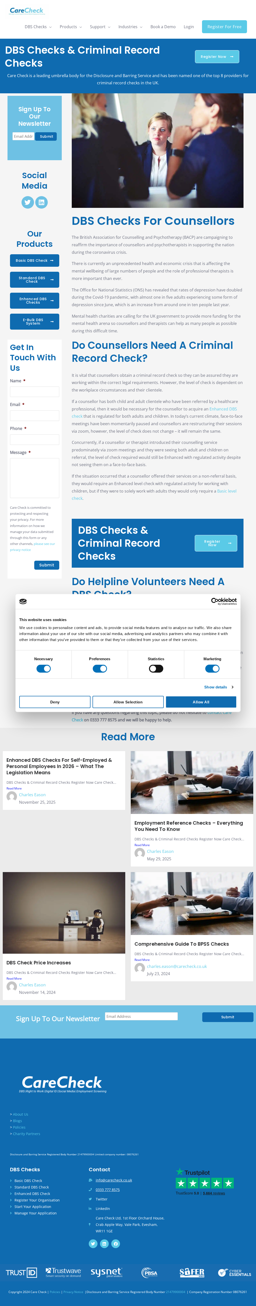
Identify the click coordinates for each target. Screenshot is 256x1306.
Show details (215, 687)
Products (68, 26)
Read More (14, 788)
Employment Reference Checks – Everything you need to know (188, 826)
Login (189, 26)
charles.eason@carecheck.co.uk (177, 966)
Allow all (201, 702)
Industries (128, 26)
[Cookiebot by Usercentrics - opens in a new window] (215, 601)
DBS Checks (36, 26)
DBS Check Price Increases (38, 962)
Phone (18, 428)
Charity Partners (26, 1133)
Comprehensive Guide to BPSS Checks (181, 944)
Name (18, 381)
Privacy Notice (74, 1292)
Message (20, 452)
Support (98, 26)
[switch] (100, 669)
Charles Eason (32, 794)
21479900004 (175, 1292)
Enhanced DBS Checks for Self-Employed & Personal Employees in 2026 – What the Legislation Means (59, 766)
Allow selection (128, 702)
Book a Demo (163, 26)
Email (17, 404)
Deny (55, 702)
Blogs (17, 1120)
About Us (20, 1114)
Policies (19, 1127)
